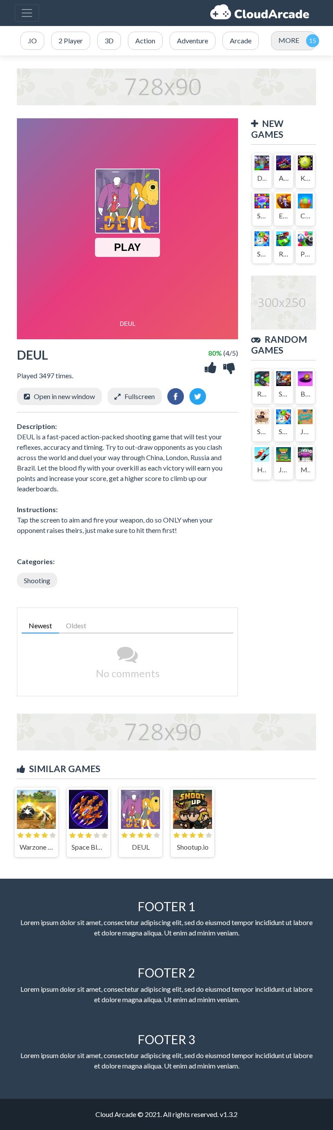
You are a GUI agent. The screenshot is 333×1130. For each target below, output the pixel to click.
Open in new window (64, 396)
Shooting (37, 580)
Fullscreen (139, 396)
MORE (288, 40)
